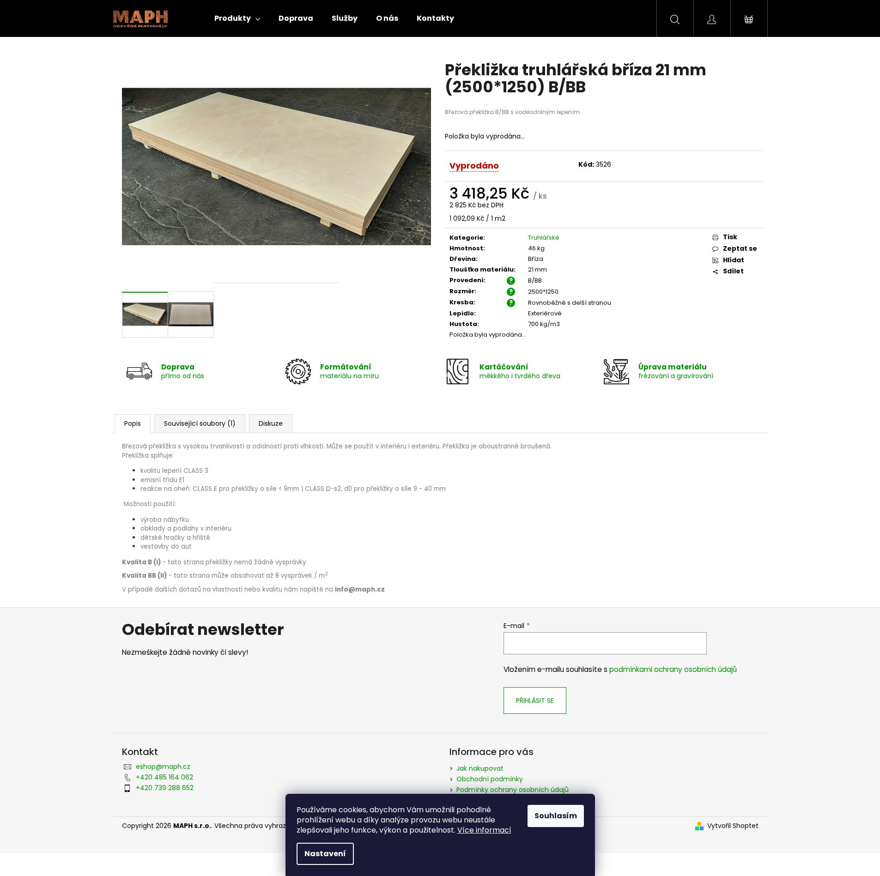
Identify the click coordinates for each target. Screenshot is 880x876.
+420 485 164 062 (164, 777)
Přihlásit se (535, 700)
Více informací (484, 830)
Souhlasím (555, 815)
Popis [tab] (132, 423)
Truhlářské (543, 237)
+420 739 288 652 (165, 787)
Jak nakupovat (480, 768)
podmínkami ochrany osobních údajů (673, 669)
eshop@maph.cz (163, 766)
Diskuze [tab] (271, 423)
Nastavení (325, 853)
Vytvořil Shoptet (733, 826)
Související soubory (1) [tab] (200, 423)
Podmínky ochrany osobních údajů (512, 789)
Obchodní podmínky (489, 779)
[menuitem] (237, 18)
